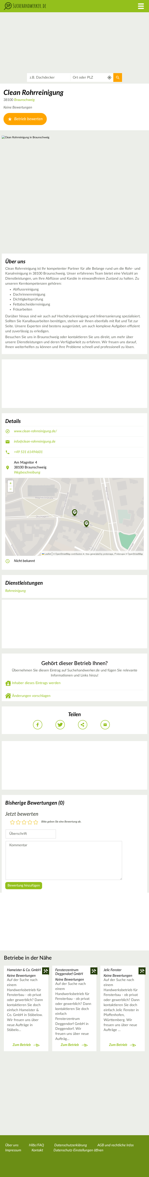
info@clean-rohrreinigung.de (34, 441)
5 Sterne (36, 823)
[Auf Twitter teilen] (60, 724)
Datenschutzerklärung (70, 1145)
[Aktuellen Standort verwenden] (109, 77)
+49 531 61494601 (28, 452)
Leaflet (47, 553)
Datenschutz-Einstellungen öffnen (78, 1150)
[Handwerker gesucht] (56, 6)
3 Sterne (24, 823)
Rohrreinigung (15, 591)
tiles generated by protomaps (99, 553)
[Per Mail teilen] (105, 724)
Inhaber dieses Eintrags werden (36, 683)
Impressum (13, 1150)
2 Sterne (18, 823)
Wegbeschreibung (27, 472)
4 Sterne (30, 823)
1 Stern (12, 823)
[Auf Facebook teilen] (37, 724)
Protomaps (119, 553)
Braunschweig (24, 100)
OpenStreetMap (135, 553)
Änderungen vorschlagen (31, 696)
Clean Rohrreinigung (33, 92)
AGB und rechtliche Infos (115, 1145)
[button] (86, 524)
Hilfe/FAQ (36, 1145)
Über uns (11, 1145)
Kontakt (37, 1150)
